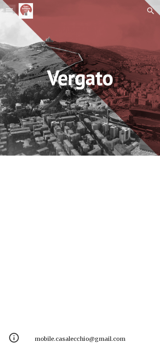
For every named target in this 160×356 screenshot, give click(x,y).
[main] (80, 77)
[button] (9, 10)
